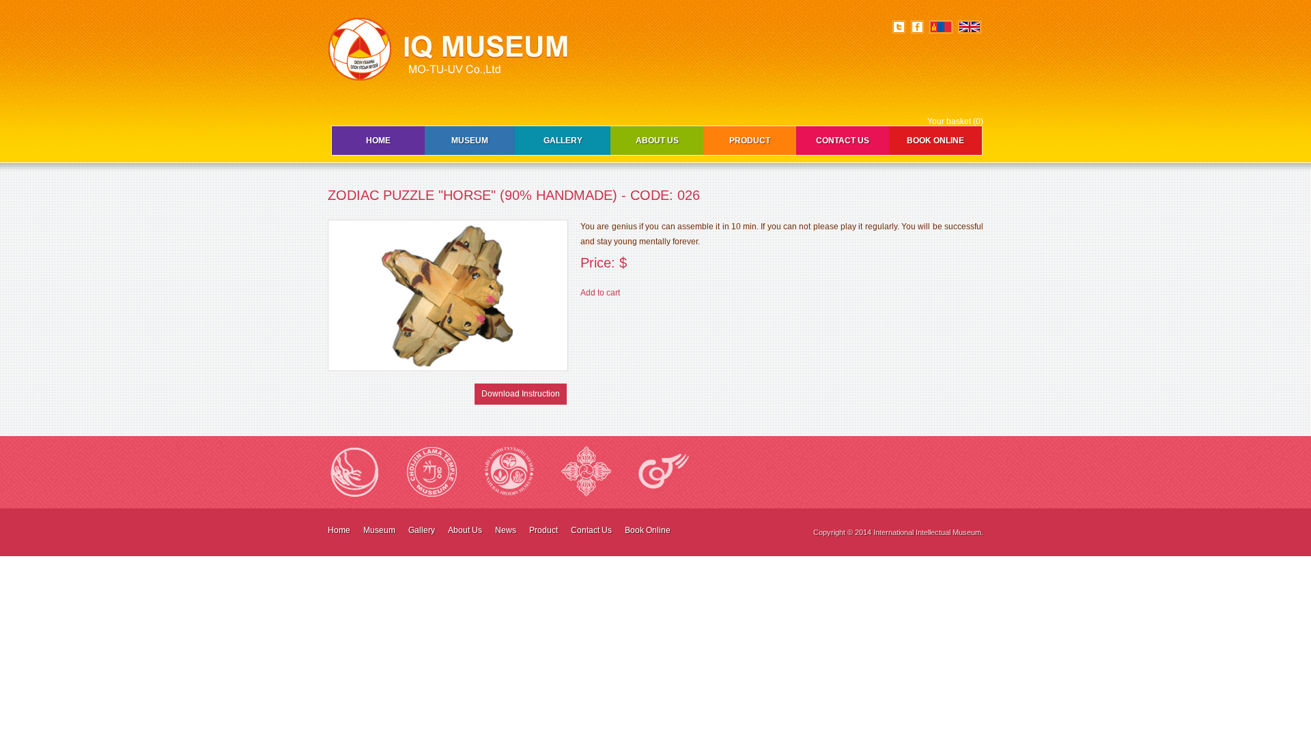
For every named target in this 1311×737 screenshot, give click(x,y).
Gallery (563, 140)
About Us (657, 140)
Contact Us (842, 140)
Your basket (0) (955, 121)
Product (749, 140)
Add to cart (600, 293)
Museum (469, 140)
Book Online (935, 140)
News (505, 530)
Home (378, 140)
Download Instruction (520, 394)
